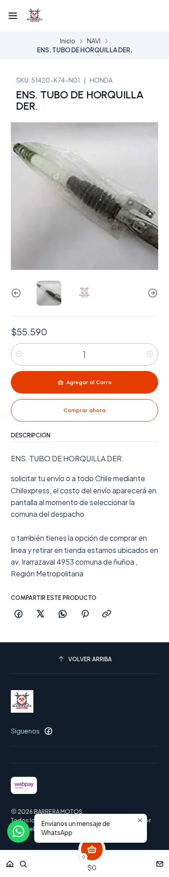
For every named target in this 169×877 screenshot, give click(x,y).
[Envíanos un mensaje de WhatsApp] (18, 831)
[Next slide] (151, 293)
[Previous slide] (17, 293)
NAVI (93, 41)
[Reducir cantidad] (19, 354)
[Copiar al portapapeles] (106, 614)
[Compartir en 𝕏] (40, 614)
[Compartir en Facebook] (18, 614)
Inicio (67, 41)
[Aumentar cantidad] (150, 354)
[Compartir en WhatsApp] (62, 614)
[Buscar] (23, 861)
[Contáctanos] (160, 861)
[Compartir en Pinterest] (84, 614)
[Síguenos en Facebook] (48, 730)
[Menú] (12, 16)
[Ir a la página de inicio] (35, 16)
